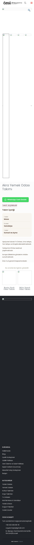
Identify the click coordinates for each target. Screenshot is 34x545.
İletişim (4, 473)
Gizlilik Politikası (7, 460)
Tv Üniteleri (6, 497)
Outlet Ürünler (7, 510)
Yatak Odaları (7, 484)
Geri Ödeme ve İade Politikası (13, 464)
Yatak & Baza (7, 504)
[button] (25, 3)
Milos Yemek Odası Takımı (24, 288)
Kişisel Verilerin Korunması (11, 467)
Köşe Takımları (7, 494)
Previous (2, 105)
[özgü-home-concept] (10, 3)
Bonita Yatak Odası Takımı (9, 288)
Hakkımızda (6, 451)
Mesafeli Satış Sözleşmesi (11, 470)
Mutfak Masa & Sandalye (11, 500)
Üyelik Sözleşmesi (8, 457)
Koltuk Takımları (7, 491)
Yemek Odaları (7, 487)
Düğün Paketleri (8, 507)
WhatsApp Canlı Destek (16, 200)
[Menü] (31, 2)
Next (31, 105)
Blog (3, 454)
